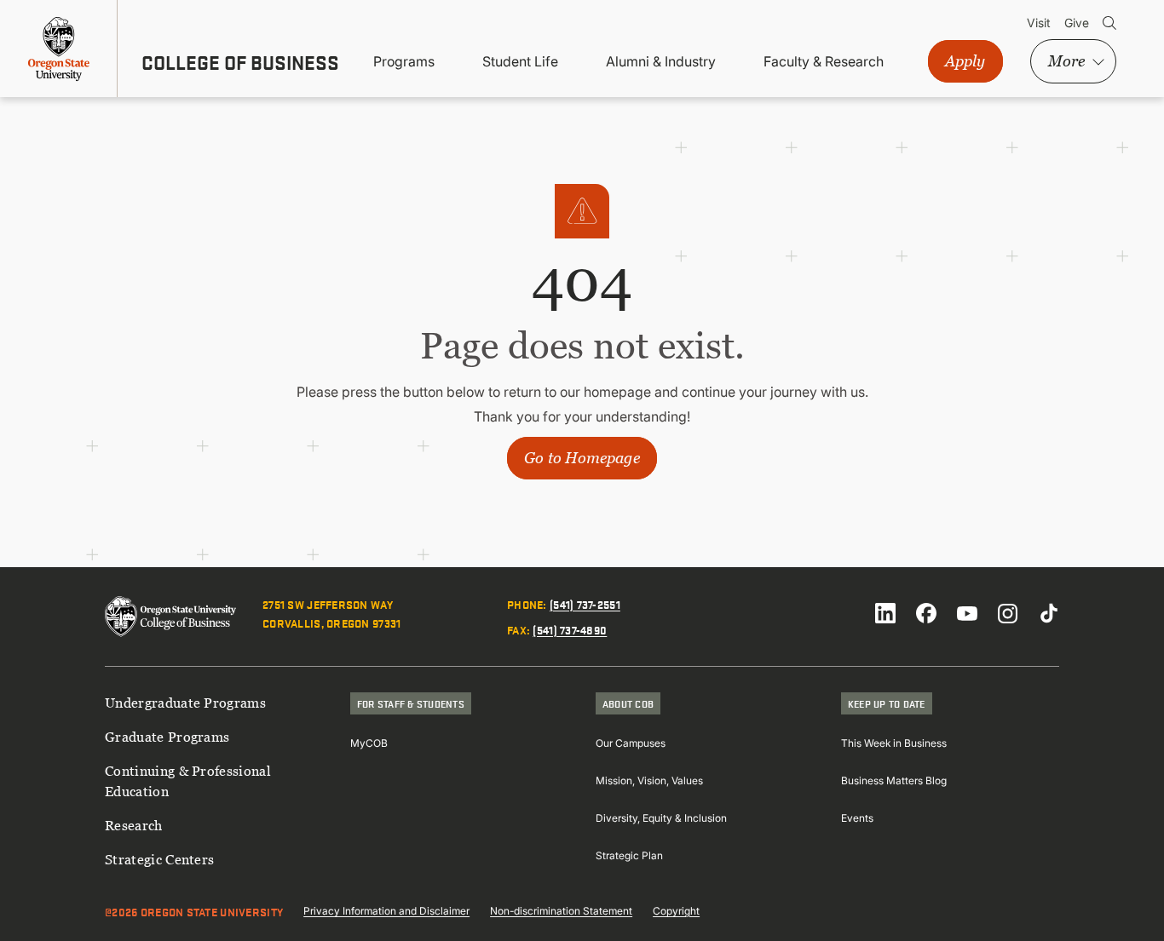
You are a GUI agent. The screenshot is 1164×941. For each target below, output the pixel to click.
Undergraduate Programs (185, 702)
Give (1076, 22)
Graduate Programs (167, 736)
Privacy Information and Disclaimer (386, 910)
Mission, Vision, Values (649, 780)
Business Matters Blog (894, 780)
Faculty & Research (824, 61)
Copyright (676, 910)
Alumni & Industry (661, 61)
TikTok (1049, 613)
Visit (1039, 22)
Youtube (967, 613)
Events (857, 818)
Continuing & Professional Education (188, 781)
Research (134, 825)
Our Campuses (631, 743)
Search (1109, 23)
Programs (404, 61)
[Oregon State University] (59, 48)
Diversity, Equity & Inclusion (661, 818)
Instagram (1008, 613)
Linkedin (885, 613)
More (1066, 61)
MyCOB (369, 743)
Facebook (926, 613)
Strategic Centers (159, 859)
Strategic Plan (629, 855)
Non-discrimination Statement (561, 910)
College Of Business (240, 62)
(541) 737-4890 (570, 629)
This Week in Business (894, 743)
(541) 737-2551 (585, 603)
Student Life (520, 61)
